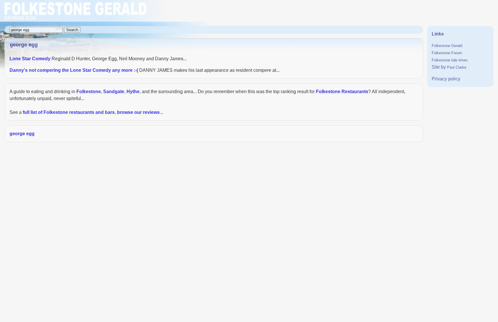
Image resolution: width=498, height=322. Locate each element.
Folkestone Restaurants (342, 91)
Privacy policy (446, 78)
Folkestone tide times (450, 60)
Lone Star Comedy (30, 58)
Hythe (133, 91)
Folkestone (88, 91)
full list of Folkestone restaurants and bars (69, 112)
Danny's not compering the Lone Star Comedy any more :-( (74, 70)
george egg (22, 133)
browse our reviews (138, 112)
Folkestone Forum (447, 53)
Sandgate (113, 91)
